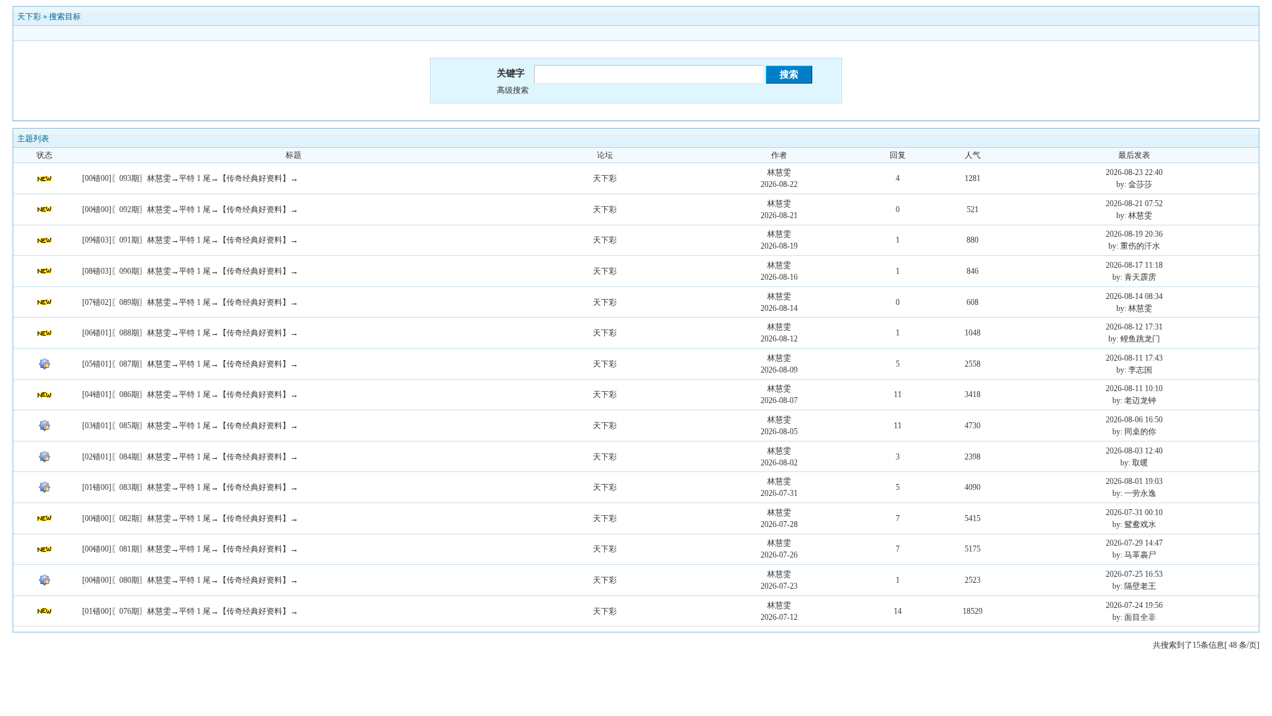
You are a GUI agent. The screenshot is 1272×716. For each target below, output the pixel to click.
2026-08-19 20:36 (1134, 234)
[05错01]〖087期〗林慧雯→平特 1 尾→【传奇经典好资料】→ (190, 364)
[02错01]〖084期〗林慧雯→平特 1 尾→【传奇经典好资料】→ (190, 456)
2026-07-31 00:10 (1134, 512)
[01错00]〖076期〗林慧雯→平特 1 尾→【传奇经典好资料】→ (190, 611)
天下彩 (29, 16)
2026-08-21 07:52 (1134, 203)
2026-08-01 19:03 (1134, 481)
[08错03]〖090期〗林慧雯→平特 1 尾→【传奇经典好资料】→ (190, 271)
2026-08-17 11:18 (1134, 265)
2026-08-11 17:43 (1134, 358)
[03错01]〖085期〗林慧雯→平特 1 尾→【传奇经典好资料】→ (190, 425)
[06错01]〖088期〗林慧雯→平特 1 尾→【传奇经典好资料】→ (190, 332)
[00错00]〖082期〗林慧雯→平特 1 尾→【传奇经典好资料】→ (190, 518)
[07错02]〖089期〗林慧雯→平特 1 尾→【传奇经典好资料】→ (190, 302)
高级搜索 (513, 90)
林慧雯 (779, 172)
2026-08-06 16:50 (1134, 419)
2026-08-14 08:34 (1134, 296)
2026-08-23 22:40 (1134, 172)
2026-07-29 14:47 (1134, 543)
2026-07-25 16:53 (1134, 574)
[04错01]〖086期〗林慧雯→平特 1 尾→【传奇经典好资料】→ (190, 394)
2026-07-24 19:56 (1134, 605)
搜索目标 (65, 16)
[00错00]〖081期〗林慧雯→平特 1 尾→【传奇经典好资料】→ (190, 549)
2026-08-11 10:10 (1134, 388)
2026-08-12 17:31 (1134, 326)
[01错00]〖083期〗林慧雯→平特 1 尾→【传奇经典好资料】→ (190, 487)
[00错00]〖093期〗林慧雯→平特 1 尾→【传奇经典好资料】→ (190, 178)
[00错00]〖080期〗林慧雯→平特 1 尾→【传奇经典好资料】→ (190, 580)
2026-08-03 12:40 (1134, 450)
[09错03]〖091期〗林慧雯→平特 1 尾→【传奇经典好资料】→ (190, 240)
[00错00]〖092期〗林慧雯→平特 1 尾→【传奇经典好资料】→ (190, 209)
